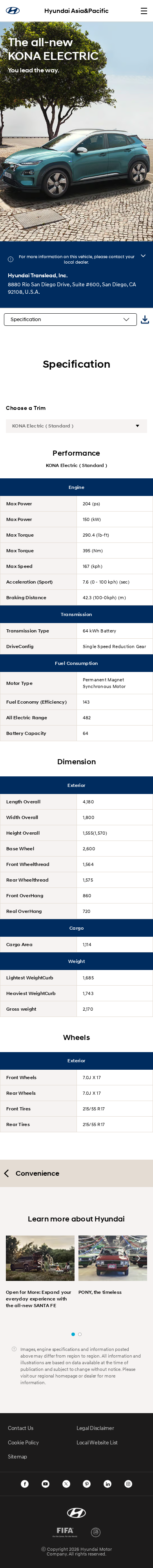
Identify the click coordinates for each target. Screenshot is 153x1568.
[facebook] (25, 1484)
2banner (80, 1334)
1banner (73, 1334)
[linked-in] (107, 1484)
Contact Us (20, 1427)
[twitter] (66, 1484)
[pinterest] (87, 1484)
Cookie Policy (23, 1442)
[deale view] (143, 256)
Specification (26, 319)
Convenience (37, 1173)
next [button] (138, 1258)
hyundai (13, 10)
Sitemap (17, 1456)
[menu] (144, 11)
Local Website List (97, 1442)
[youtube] (45, 1484)
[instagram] (128, 1484)
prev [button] (14, 1258)
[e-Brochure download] (145, 319)
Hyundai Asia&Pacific (76, 10)
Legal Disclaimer (95, 1427)
